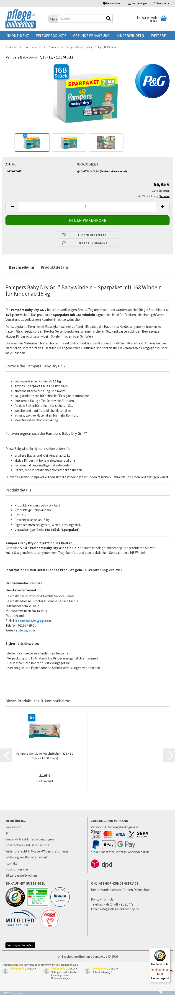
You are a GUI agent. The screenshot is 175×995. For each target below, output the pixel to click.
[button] (112, 3)
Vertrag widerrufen (20, 945)
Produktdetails (55, 267)
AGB (8, 833)
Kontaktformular (103, 899)
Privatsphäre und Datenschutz (27, 845)
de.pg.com (27, 630)
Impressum (13, 827)
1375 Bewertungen (14, 993)
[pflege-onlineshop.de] (23, 19)
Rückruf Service (16, 869)
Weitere (158, 35)
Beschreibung (21, 267)
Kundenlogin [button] (139, 3)
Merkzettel (163, 3)
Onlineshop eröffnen (72, 956)
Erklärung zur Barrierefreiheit (26, 857)
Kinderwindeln (130, 35)
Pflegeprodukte (51, 35)
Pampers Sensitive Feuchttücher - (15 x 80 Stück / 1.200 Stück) (44, 755)
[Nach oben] (162, 993)
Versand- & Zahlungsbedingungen (29, 839)
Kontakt (11, 863)
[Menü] (167, 950)
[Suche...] (108, 19)
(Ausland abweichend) (113, 171)
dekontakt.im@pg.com (33, 620)
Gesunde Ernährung (91, 35)
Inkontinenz (17, 35)
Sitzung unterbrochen (21, 875)
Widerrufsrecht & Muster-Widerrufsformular (36, 851)
